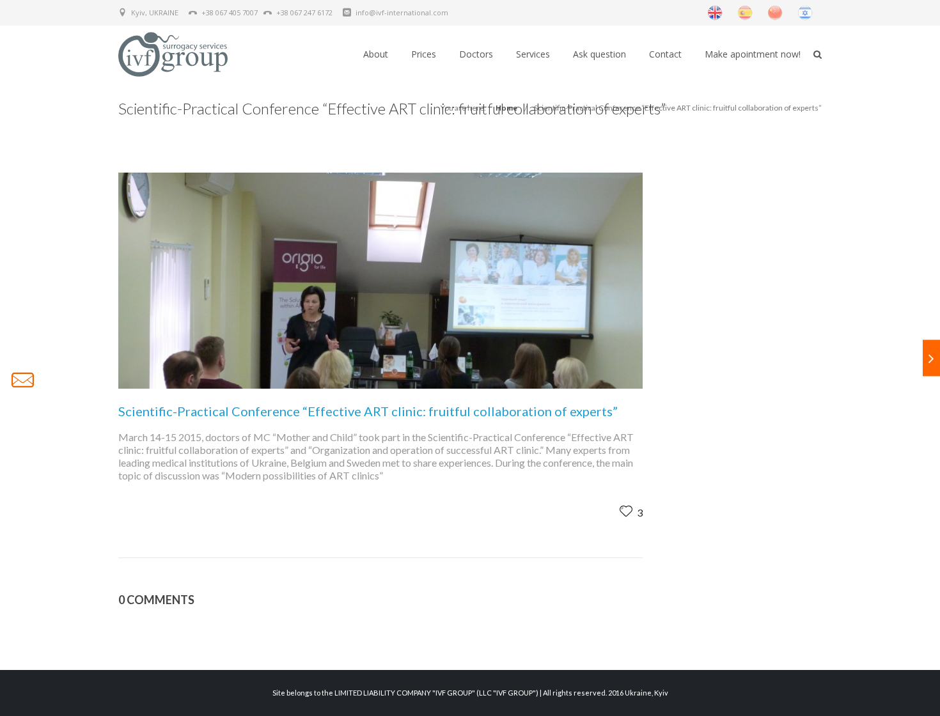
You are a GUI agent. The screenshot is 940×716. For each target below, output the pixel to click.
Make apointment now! (753, 54)
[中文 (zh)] (775, 12)
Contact (665, 54)
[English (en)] (715, 12)
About (375, 54)
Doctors (476, 54)
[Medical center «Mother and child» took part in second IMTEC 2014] (931, 358)
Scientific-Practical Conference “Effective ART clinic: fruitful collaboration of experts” (678, 108)
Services (533, 54)
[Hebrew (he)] (805, 12)
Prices (423, 54)
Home (506, 108)
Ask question (599, 54)
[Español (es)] (745, 12)
